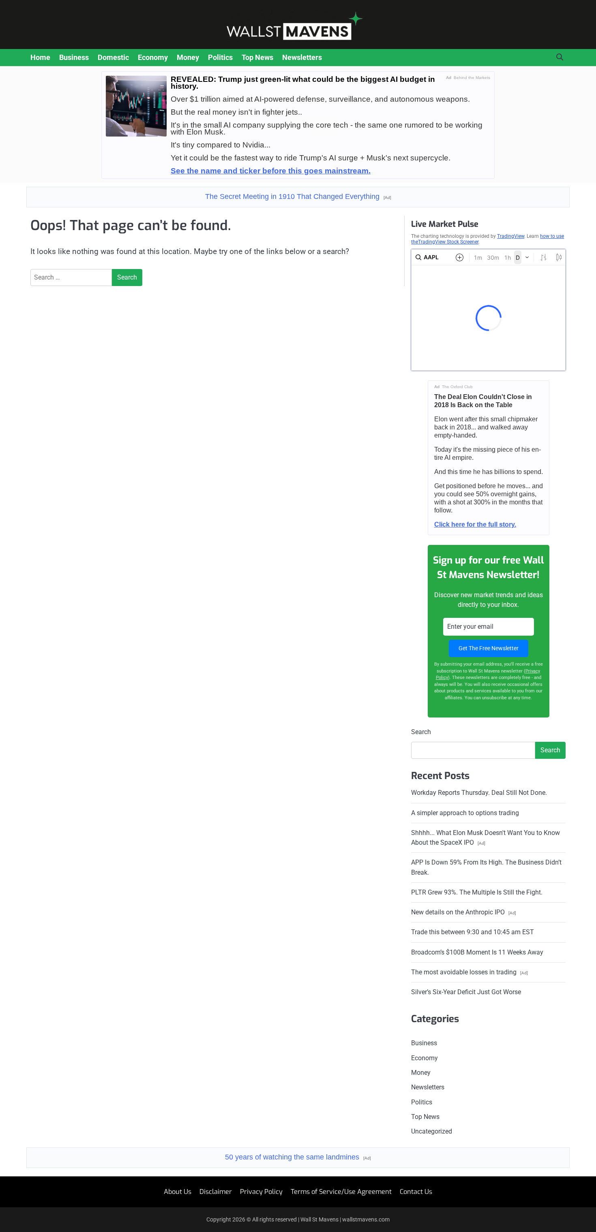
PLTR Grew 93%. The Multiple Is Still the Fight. (476, 892)
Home (40, 57)
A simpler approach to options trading (465, 813)
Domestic (113, 57)
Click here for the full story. (475, 524)
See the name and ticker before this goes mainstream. (271, 171)
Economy (153, 57)
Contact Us (416, 1191)
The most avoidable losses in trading (469, 972)
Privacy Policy (261, 1191)
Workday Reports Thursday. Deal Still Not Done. (479, 792)
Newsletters (302, 57)
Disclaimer (215, 1191)
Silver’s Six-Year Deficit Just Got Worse (466, 992)
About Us (177, 1191)
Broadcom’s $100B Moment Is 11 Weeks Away (477, 952)
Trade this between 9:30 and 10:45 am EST (472, 932)
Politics (220, 57)
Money (188, 57)
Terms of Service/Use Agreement (341, 1191)
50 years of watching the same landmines (298, 1157)
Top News (257, 57)
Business (74, 57)
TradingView (510, 236)
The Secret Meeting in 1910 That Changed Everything (298, 196)
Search (421, 732)
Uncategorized (431, 1131)
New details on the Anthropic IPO (463, 912)
